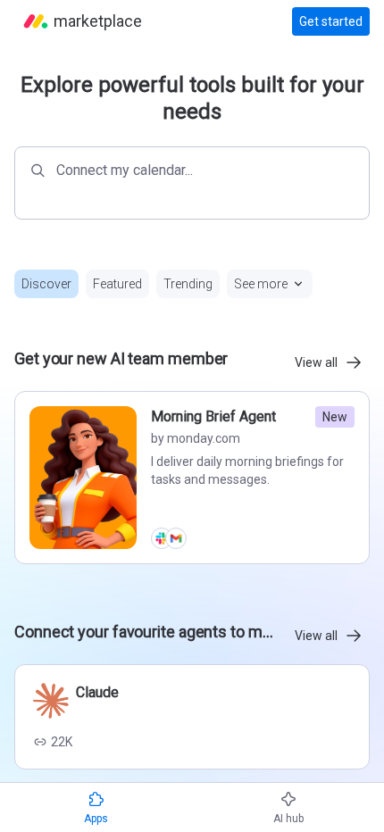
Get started (331, 21)
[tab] (46, 284)
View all (316, 362)
